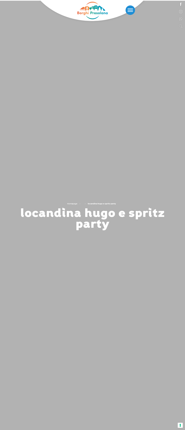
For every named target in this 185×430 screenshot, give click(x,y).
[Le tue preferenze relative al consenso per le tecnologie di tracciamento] (180, 425)
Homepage (72, 204)
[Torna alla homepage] (92, 11)
